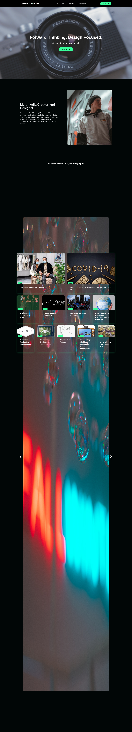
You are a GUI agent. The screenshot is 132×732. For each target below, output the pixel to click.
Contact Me (105, 3)
